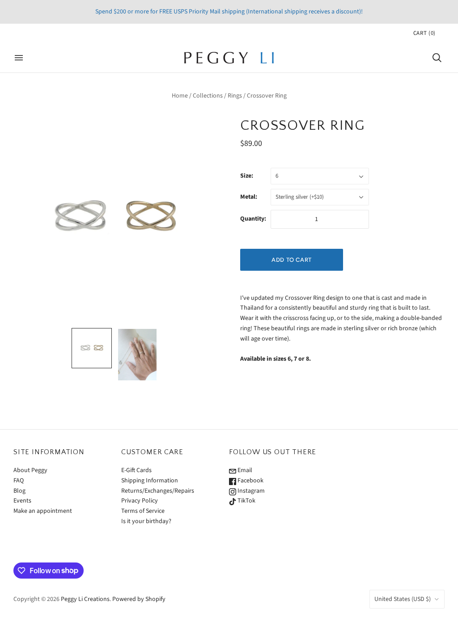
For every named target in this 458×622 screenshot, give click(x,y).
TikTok (245, 500)
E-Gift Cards (136, 470)
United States (402, 599)
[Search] (437, 57)
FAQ (18, 480)
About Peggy (30, 470)
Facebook (249, 480)
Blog (19, 490)
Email (244, 470)
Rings (235, 95)
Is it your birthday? (146, 521)
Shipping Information (149, 480)
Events (22, 500)
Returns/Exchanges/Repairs (157, 490)
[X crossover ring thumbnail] (92, 348)
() (424, 33)
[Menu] (18, 58)
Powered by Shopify (138, 599)
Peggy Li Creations (85, 599)
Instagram (250, 490)
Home (180, 95)
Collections (208, 95)
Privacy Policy (139, 500)
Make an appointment (42, 511)
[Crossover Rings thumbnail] (137, 354)
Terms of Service (143, 511)
